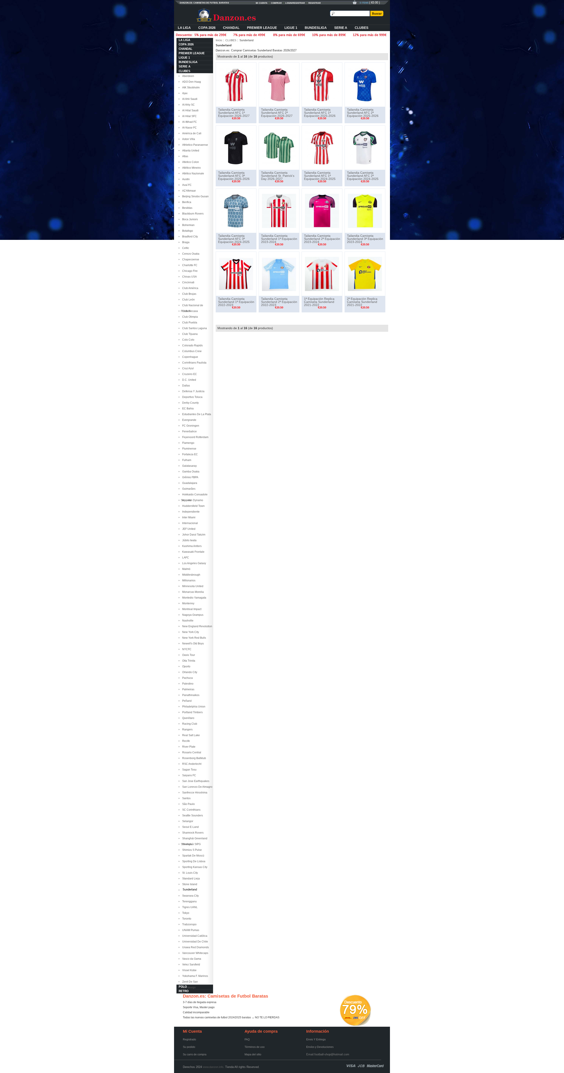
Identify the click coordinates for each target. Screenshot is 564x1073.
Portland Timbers (192, 712)
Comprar (276, 3)
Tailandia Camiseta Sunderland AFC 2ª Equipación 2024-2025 (362, 176)
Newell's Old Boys (192, 643)
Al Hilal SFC (189, 116)
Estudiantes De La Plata (196, 414)
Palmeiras (187, 689)
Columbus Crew (191, 351)
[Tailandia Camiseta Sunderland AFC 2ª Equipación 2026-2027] (279, 84)
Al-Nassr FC (189, 127)
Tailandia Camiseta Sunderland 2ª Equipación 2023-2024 (322, 239)
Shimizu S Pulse (191, 849)
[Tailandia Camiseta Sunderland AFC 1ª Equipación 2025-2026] (322, 84)
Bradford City (189, 236)
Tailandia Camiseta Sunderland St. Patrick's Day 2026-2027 (277, 176)
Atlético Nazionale (192, 173)
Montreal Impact (191, 609)
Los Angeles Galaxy (193, 563)
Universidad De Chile (194, 941)
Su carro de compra (194, 1054)
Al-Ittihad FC (189, 121)
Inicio (219, 40)
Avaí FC (186, 185)
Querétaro (187, 718)
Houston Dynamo (192, 500)
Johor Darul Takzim (193, 534)
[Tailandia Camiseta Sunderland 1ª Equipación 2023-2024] (279, 210)
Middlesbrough (190, 574)
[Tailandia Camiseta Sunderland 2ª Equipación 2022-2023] (279, 273)
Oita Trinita (188, 660)
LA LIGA (184, 28)
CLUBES (361, 28)
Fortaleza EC (189, 454)
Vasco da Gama (191, 958)
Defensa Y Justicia (192, 391)
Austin (185, 179)
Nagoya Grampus (192, 614)
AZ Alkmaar (188, 190)
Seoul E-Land (190, 827)
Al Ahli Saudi (189, 99)
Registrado (189, 1039)
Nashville (187, 620)
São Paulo (188, 804)
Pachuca (187, 677)
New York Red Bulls (193, 637)
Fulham (186, 460)
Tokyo (185, 912)
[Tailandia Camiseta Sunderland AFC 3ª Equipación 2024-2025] (236, 210)
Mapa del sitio (253, 1054)
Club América (189, 288)
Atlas (184, 156)
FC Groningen (190, 425)
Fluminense (188, 448)
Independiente (190, 511)
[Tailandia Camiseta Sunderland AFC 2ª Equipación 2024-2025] (365, 147)
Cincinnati (187, 282)
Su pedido (189, 1047)
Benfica (186, 202)
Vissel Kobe (189, 970)
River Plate (188, 746)
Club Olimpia (189, 316)
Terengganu (189, 901)
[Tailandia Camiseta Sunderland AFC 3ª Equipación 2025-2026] (236, 147)
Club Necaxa (189, 311)
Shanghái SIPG (191, 844)
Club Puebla (189, 322)
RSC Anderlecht (191, 763)
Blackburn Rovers (192, 213)
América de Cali (191, 133)
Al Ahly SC (188, 104)
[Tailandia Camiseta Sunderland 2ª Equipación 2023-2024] (322, 210)
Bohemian (188, 225)
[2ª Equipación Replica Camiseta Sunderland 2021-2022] (365, 273)
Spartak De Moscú (192, 855)
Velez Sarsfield (190, 964)
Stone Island (189, 884)
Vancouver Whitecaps (194, 953)
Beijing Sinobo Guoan (195, 196)
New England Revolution (196, 626)
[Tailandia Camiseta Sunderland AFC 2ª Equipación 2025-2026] (365, 84)
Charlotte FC (189, 265)
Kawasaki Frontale (192, 551)
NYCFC (186, 649)
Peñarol (186, 700)
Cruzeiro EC (189, 374)
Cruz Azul (187, 368)
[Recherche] (376, 13)
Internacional (189, 523)
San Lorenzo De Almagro (196, 786)
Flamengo (187, 442)
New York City (190, 632)
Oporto (185, 666)
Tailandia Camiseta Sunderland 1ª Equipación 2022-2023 (236, 302)
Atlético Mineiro (191, 167)
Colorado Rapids (192, 345)
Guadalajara (189, 483)
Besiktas (186, 207)
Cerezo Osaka (190, 253)
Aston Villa (188, 139)
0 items (364, 3)
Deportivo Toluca (191, 397)
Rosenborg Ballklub (193, 758)
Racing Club (189, 723)
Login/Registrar (295, 3)
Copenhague (189, 356)
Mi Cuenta (261, 3)
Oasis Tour (188, 655)
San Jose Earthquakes (195, 781)
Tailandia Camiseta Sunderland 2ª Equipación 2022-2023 (279, 302)
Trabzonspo (189, 924)
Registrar (314, 3)
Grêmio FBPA (189, 477)
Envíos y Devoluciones (320, 1047)
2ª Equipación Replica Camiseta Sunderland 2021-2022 (362, 302)
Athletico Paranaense (194, 144)
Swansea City (190, 895)
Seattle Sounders (192, 815)
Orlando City (189, 672)
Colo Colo (187, 339)
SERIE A (340, 28)
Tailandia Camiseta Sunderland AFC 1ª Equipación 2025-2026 (320, 113)
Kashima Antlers (191, 546)
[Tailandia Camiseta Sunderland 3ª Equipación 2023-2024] (365, 210)
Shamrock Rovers (192, 832)
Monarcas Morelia (192, 591)
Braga (185, 242)
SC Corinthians (190, 809)
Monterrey (187, 603)
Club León (188, 299)
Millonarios (188, 580)
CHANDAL (231, 28)
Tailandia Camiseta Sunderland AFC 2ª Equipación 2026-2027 (277, 113)
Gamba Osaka (190, 471)
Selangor (187, 821)
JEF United (188, 528)
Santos (186, 798)
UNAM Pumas (190, 930)
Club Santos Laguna (194, 328)
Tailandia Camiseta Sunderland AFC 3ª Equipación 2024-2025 (234, 239)
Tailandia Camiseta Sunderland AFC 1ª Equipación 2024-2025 (320, 176)
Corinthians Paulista (193, 362)
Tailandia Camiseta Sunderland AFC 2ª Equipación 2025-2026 (362, 113)
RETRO (184, 991)
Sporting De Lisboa (193, 861)
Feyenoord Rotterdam (194, 437)
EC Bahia (187, 408)
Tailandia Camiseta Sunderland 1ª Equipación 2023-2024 (279, 239)
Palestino (187, 683)
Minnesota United (192, 586)
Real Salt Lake (190, 735)
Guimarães (188, 488)
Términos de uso (255, 1047)
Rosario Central (191, 752)
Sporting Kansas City (194, 867)
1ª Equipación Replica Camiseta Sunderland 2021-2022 (319, 302)
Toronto (186, 918)
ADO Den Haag (191, 81)
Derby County (190, 402)
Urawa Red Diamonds (195, 947)
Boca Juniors (189, 219)
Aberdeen (187, 76)
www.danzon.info (213, 1067)
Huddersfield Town (193, 506)
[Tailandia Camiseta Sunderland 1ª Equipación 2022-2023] (236, 273)
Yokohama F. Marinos (194, 976)
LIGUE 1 (290, 28)
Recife (185, 741)
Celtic (185, 248)
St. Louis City (189, 872)
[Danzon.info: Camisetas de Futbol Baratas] (233, 15)
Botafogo (187, 230)
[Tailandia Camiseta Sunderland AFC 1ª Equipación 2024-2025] (322, 147)
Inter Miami (188, 517)
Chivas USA (189, 276)
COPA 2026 (206, 28)
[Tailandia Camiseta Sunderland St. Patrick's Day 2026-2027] (279, 147)
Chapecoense (190, 259)
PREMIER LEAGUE (262, 28)
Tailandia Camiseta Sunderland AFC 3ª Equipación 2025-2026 (234, 176)
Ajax (184, 93)
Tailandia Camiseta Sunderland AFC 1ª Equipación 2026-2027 (234, 113)
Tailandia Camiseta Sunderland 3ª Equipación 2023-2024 (365, 239)
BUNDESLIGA (316, 28)
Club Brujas (188, 293)
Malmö (185, 569)
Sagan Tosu (189, 769)
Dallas (185, 385)
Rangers (187, 729)
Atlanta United (190, 150)
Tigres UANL (189, 907)
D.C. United (188, 379)
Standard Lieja (190, 878)
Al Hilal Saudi (190, 110)
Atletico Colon (190, 162)
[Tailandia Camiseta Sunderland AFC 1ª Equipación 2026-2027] (236, 84)
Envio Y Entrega (316, 1039)
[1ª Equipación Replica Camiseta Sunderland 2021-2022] (322, 273)
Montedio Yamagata (193, 597)
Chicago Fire (189, 270)
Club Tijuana (189, 334)
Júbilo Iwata (189, 540)
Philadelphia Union (193, 706)
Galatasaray (189, 465)
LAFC (185, 557)
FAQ (247, 1039)
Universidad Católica (194, 935)
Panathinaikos (190, 695)
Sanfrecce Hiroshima (194, 792)
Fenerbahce (189, 431)
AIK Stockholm (190, 87)
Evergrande (188, 420)
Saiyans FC (188, 775)
